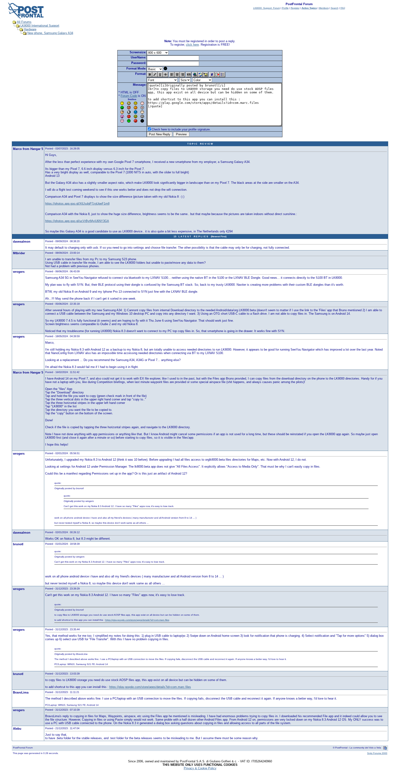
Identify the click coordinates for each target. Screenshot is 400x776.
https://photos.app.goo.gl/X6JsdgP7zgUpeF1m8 (77, 203)
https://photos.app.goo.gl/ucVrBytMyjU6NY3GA (77, 221)
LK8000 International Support (39, 25)
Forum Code (129, 96)
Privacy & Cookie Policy (200, 768)
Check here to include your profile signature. (181, 129)
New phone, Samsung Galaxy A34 (50, 33)
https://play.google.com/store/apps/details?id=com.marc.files (137, 620)
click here (192, 44)
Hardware (30, 29)
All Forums (24, 22)
